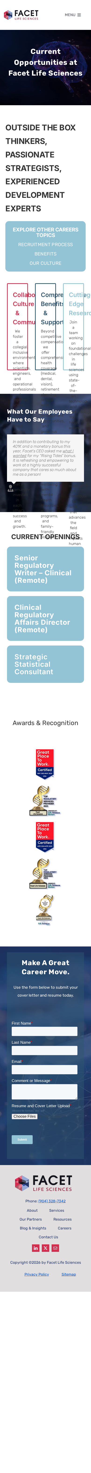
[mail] (55, 1248)
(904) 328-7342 (52, 1201)
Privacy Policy (36, 1274)
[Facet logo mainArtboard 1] (22, 10)
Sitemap (69, 1274)
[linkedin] (35, 1248)
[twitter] (45, 1248)
